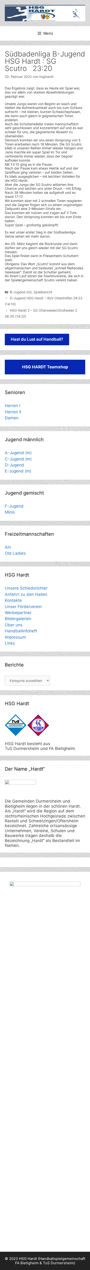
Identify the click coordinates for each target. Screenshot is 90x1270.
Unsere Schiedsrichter (26, 588)
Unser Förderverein (23, 606)
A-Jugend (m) (18, 452)
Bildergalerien (18, 618)
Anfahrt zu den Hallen (26, 594)
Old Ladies (15, 553)
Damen (11, 417)
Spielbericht (43, 292)
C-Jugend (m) (18, 459)
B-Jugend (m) (21, 292)
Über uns (14, 624)
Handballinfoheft (21, 631)
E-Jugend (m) (18, 471)
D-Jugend (14, 465)
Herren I (12, 405)
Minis (10, 512)
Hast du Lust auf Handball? (37, 339)
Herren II (13, 411)
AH (8, 547)
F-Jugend (14, 506)
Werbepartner (18, 612)
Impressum (15, 637)
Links (10, 643)
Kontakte (13, 600)
